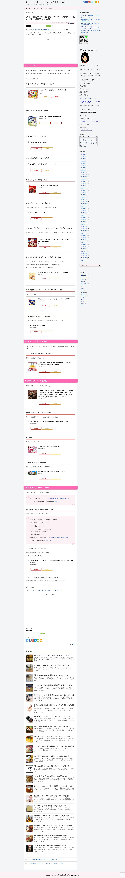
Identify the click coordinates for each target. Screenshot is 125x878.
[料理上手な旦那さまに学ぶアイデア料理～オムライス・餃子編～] (29, 740)
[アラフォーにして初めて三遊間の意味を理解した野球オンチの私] (29, 689)
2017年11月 (84, 201)
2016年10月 (84, 230)
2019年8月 (83, 154)
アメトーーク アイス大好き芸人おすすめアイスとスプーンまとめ (44, 590)
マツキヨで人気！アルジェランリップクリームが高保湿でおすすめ (45, 863)
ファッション (84, 277)
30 (80, 145)
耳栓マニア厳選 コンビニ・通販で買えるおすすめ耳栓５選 (51, 766)
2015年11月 (84, 255)
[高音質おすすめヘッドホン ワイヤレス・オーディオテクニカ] (29, 720)
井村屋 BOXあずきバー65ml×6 (38, 142)
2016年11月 (84, 228)
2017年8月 (83, 208)
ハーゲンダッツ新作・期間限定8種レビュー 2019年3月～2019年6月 (54, 746)
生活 (82, 279)
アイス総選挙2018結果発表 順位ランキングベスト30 (47, 29)
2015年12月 (84, 253)
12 (88, 140)
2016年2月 (83, 248)
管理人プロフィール (50, 8)
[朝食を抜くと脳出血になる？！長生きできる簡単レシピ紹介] (29, 760)
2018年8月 (83, 181)
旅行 (82, 299)
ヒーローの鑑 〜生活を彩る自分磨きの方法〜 (49, 2)
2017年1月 (83, 224)
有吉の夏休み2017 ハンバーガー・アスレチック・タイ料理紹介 (53, 826)
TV (68, 23)
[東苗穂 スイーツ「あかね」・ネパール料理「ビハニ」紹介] (29, 659)
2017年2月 (83, 221)
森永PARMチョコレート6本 (37, 325)
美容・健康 (83, 275)
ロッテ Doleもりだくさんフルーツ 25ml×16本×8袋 (53, 90)
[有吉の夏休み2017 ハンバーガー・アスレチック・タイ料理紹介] (29, 829)
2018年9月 (83, 179)
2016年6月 (83, 239)
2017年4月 (83, 217)
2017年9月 (83, 206)
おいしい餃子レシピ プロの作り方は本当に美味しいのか (51, 776)
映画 (82, 288)
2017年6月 (83, 212)
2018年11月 (84, 174)
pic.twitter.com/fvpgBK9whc (62, 537)
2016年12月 (84, 226)
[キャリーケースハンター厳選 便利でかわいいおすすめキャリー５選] (29, 699)
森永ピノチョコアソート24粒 (38, 212)
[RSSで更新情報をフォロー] (97, 2)
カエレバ (45, 91)
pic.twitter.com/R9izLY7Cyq (62, 498)
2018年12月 (84, 172)
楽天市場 (57, 96)
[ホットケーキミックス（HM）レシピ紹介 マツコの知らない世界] (29, 789)
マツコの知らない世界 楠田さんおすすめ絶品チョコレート (51, 806)
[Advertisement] (50, 50)
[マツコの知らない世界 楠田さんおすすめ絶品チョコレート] (29, 809)
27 (91, 143)
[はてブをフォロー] (92, 2)
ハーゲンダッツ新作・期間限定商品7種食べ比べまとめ (50, 845)
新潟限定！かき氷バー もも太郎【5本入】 (49, 446)
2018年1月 (83, 197)
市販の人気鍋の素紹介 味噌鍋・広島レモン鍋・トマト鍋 (51, 726)
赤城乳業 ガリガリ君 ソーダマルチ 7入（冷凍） (44, 164)
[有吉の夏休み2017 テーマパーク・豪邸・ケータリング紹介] (29, 819)
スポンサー (42, 8)
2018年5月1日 (47, 540)
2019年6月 (83, 158)
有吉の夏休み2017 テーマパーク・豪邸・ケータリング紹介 (51, 816)
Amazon (45, 96)
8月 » (84, 146)
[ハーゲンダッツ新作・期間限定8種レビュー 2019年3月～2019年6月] (29, 750)
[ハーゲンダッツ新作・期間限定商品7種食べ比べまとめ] (29, 849)
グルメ (82, 292)
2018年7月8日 (56, 501)
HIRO (72, 644)
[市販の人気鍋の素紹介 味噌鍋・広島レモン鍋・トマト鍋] (29, 730)
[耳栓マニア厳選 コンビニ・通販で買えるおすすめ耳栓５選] (29, 770)
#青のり (53, 537)
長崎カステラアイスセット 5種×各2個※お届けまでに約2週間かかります (49, 421)
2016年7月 (83, 237)
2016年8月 (83, 235)
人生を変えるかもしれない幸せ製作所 (90, 121)
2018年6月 (83, 185)
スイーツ (72, 23)
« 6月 (80, 146)
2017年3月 (83, 219)
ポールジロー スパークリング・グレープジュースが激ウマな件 (53, 665)
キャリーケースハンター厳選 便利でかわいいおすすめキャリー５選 (54, 695)
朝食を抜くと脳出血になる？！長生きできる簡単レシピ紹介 (51, 756)
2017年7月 (83, 210)
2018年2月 (83, 194)
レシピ (82, 297)
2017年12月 (84, 199)
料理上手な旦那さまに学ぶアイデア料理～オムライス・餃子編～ (53, 736)
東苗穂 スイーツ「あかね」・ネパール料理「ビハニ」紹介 (51, 655)
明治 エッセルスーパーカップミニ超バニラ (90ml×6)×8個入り (54, 299)
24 (83, 143)
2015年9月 (83, 260)
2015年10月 (84, 257)
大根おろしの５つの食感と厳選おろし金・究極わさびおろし (51, 675)
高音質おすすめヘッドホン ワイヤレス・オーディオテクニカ (52, 716)
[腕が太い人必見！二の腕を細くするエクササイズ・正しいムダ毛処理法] (29, 708)
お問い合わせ (28, 8)
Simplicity (67, 874)
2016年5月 (83, 242)
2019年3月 (83, 165)
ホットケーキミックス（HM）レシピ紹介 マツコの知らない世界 (53, 786)
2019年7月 (83, 156)
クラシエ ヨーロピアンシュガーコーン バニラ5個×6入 (53, 272)
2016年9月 (83, 233)
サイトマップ (35, 8)
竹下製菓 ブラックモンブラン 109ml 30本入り (51, 471)
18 (86, 142)
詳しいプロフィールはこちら (88, 98)
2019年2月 (83, 167)
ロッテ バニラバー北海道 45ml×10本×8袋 (50, 116)
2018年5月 (83, 188)
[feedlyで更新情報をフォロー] (95, 2)
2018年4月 (83, 190)
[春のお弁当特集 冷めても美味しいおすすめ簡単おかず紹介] (29, 839)
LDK (82, 281)
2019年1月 (83, 170)
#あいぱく (47, 537)
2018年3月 (83, 192)
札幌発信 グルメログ (86, 130)
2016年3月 (83, 246)
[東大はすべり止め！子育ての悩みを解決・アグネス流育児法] (29, 799)
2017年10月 (84, 203)
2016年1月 (83, 251)
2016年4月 (83, 244)
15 (96, 140)
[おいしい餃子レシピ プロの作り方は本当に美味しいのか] (29, 780)
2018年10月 (84, 176)
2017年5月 (83, 215)
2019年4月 (83, 163)
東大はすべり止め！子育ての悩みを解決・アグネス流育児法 (51, 796)
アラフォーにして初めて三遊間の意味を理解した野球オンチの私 (53, 685)
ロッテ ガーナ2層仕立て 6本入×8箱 (48, 185)
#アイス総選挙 (50, 498)
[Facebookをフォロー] (86, 2)
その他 (82, 303)
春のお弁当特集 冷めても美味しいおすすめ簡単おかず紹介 (51, 835)
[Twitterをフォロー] (84, 2)
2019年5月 (83, 161)
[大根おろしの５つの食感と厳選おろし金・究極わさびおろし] (29, 679)
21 (93, 142)
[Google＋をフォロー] (89, 2)
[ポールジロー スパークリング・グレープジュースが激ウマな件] (29, 669)
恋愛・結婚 (83, 283)
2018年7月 (83, 183)
